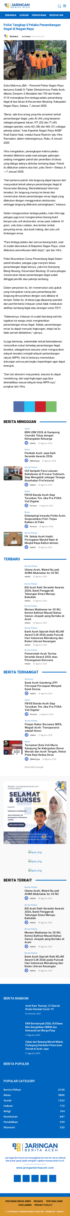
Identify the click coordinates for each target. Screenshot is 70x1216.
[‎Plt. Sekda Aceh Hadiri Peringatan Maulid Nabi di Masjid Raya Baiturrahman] (13, 539)
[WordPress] (43, 1178)
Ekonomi (29, 679)
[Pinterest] (40, 406)
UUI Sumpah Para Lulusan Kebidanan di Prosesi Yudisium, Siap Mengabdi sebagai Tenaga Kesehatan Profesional (45, 475)
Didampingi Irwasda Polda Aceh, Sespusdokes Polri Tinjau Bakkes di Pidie (45, 519)
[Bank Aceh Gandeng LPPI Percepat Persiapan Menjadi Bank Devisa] (13, 685)
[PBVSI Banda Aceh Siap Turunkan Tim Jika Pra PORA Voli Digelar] (13, 497)
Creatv (8, 1184)
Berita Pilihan (31, 467)
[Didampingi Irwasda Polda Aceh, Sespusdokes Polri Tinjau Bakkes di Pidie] (13, 518)
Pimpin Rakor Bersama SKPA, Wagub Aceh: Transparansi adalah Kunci (43, 727)
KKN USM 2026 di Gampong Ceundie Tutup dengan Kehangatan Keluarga (42, 435)
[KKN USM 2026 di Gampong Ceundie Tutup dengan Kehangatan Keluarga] (13, 435)
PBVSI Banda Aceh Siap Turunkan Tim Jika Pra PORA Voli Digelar (43, 498)
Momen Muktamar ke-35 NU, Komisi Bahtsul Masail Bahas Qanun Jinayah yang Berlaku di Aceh (44, 614)
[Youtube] (52, 1178)
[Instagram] (26, 1178)
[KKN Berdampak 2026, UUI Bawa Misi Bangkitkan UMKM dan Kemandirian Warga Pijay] (13, 1028)
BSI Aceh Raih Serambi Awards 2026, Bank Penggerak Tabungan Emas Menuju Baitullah (44, 592)
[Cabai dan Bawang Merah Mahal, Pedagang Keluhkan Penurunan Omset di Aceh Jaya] (13, 1046)
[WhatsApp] (51, 406)
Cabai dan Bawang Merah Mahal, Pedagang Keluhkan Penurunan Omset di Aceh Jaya (44, 1045)
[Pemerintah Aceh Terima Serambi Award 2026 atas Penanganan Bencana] (13, 656)
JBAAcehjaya (35, 461)
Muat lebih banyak (34, 767)
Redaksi (14, 36)
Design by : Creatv (55, 1211)
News (27, 449)
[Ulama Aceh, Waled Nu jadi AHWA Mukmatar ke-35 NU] (13, 572)
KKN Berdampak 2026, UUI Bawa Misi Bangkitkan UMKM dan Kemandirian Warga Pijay (44, 1027)
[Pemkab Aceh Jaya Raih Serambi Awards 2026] (13, 455)
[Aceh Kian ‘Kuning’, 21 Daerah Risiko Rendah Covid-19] (13, 1010)
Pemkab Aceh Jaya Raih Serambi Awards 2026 (40, 454)
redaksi (33, 443)
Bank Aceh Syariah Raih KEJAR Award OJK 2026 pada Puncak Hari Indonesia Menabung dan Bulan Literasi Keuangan (44, 636)
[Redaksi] (6, 36)
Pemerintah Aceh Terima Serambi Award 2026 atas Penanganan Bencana (41, 657)
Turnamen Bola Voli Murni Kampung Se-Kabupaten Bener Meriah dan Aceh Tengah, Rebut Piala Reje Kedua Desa (45, 750)
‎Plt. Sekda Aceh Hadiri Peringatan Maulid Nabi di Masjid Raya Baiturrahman (41, 540)
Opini (27, 429)
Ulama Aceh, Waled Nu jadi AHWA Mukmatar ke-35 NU (42, 571)
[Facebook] (18, 406)
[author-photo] (27, 443)
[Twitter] (29, 406)
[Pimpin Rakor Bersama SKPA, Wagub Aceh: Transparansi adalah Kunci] (13, 727)
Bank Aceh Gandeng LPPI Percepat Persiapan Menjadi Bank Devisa (43, 686)
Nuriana (33, 505)
